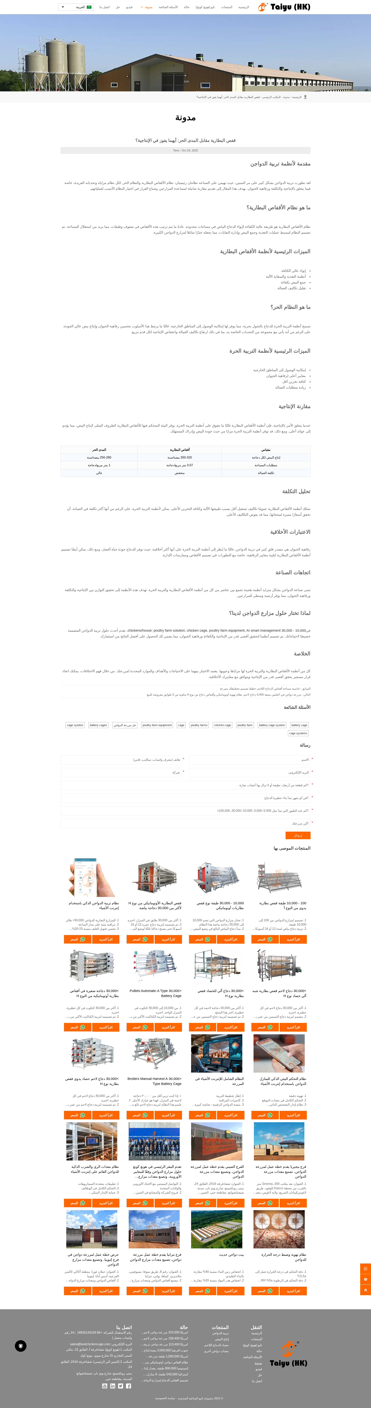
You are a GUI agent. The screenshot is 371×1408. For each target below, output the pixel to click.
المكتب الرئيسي (271, 97)
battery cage (299, 725)
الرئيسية (296, 97)
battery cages (98, 725)
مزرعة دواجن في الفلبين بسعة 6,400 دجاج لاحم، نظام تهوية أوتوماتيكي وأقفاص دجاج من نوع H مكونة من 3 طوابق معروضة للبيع (224, 694)
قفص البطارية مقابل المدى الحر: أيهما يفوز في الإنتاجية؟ (228, 97)
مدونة (286, 97)
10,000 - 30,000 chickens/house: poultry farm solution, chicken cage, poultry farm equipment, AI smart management (217, 630)
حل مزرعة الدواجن (125, 725)
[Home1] (284, 7)
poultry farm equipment (157, 725)
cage (181, 725)
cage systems (298, 733)
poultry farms (199, 725)
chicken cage (222, 725)
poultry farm (245, 725)
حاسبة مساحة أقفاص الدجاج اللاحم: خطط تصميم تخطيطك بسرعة (260, 688)
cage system (75, 725)
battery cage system (272, 725)
